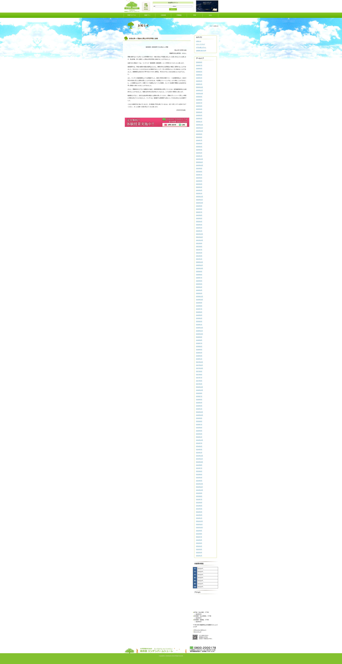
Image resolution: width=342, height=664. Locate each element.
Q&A (210, 15)
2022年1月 (199, 231)
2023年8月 (199, 171)
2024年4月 (199, 146)
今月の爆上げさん (201, 47)
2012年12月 (199, 484)
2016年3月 (199, 405)
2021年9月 (199, 243)
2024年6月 (199, 143)
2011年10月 (199, 527)
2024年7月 (199, 140)
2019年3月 (199, 321)
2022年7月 (199, 212)
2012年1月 (199, 518)
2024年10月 (199, 131)
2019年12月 (199, 296)
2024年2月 (199, 153)
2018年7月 (199, 343)
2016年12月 (199, 387)
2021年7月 (199, 249)
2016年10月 (199, 390)
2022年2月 (199, 227)
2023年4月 (199, 184)
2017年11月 (199, 365)
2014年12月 (199, 440)
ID (154, 6)
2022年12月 (199, 196)
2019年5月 (199, 315)
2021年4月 (199, 252)
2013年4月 (199, 477)
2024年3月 (199, 149)
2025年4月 (199, 112)
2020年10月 (199, 268)
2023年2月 (199, 190)
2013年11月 (199, 459)
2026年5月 (199, 71)
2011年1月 (199, 555)
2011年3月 (199, 549)
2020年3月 (199, 290)
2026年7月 (199, 65)
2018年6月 (199, 346)
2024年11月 (199, 128)
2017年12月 (199, 362)
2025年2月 (199, 118)
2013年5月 (199, 474)
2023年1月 (199, 193)
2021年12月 (199, 234)
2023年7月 (199, 174)
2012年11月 (199, 487)
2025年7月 (199, 103)
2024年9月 (199, 134)
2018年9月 (199, 337)
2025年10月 (199, 93)
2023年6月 (199, 178)
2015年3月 (199, 434)
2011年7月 (199, 537)
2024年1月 (199, 156)
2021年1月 (199, 259)
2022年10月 (199, 202)
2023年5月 (199, 181)
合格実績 (163, 15)
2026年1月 (199, 84)
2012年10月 (199, 490)
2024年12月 (199, 124)
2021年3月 (199, 256)
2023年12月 (199, 159)
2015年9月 (199, 418)
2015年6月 (199, 427)
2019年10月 (199, 299)
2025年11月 (199, 90)
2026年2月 (199, 81)
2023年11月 (199, 162)
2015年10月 (199, 415)
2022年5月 (199, 218)
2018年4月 (199, 352)
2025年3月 (199, 115)
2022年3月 (199, 224)
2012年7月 (199, 499)
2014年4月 (199, 446)
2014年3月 (199, 449)
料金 (194, 15)
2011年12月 (199, 521)
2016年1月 (199, 409)
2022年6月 (199, 215)
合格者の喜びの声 (201, 50)
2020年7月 (199, 277)
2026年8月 (199, 62)
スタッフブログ (200, 44)
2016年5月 (199, 399)
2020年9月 (199, 271)
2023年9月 (199, 168)
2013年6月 (199, 471)
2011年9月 (199, 530)
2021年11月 (199, 237)
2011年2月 (199, 552)
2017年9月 (199, 371)
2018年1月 (199, 359)
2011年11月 (199, 524)
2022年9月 (199, 206)
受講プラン (147, 15)
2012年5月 (199, 505)
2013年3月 (199, 480)
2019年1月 (199, 324)
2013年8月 (199, 465)
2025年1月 (199, 121)
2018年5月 (199, 349)
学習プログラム (131, 15)
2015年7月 (199, 424)
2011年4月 (199, 546)
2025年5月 (199, 109)
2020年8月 (199, 274)
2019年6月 (199, 312)
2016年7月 (199, 396)
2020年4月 (199, 287)
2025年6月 (199, 106)
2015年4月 (199, 430)
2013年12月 (199, 455)
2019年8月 (199, 306)
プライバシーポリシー (200, 630)
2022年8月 (199, 209)
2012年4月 (199, 508)
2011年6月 (199, 540)
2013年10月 (199, 462)
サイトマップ (197, 632)
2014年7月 (199, 443)
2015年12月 (199, 412)
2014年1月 (199, 452)
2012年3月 (199, 512)
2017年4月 (199, 380)
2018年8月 (199, 340)
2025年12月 (199, 87)
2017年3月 (199, 384)
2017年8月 (199, 374)
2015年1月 (199, 437)
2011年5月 (199, 543)
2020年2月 (199, 293)
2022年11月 (199, 199)
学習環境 (178, 15)
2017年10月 (199, 368)
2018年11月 (199, 331)
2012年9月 (199, 493)
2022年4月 (199, 221)
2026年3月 (199, 78)
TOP (211, 26)
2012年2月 (199, 515)
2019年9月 (199, 302)
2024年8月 (199, 137)
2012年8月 (199, 496)
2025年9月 (199, 96)
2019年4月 (199, 318)
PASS (174, 6)
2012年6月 (199, 502)
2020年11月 (199, 265)
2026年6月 (199, 68)
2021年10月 (199, 240)
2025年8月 (199, 99)
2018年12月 (199, 327)
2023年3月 (199, 187)
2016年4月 (199, 402)
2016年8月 (199, 393)
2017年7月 (199, 377)
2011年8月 (199, 533)
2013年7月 (199, 468)
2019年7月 (199, 309)
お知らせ (198, 41)
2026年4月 (199, 74)
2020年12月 (199, 262)
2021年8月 (199, 246)
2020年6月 (199, 281)
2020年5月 (199, 284)
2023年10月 (199, 165)
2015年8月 (199, 421)
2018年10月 (199, 334)
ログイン (173, 9)
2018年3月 (199, 355)
